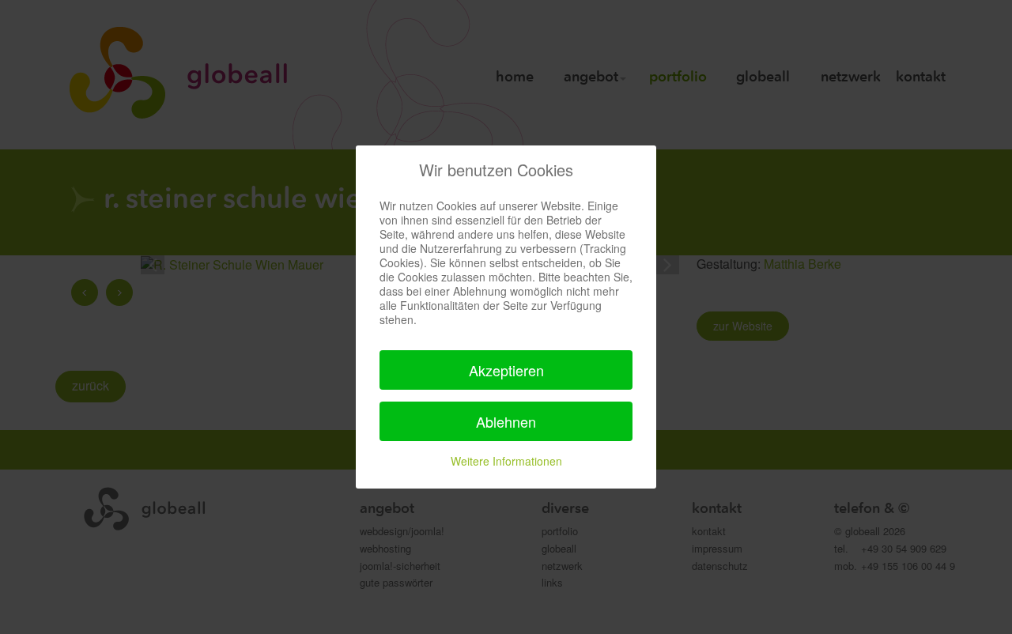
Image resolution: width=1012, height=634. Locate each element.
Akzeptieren (506, 370)
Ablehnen (506, 421)
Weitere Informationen (506, 461)
